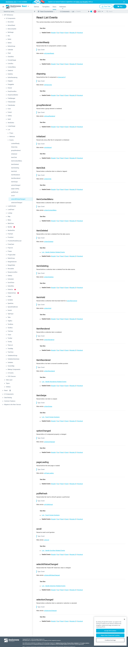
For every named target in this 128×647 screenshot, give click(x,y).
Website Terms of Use (61, 643)
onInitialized (48, 147)
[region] (110, 631)
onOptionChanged (49, 442)
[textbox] (17, 11)
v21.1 (99, 11)
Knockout (80, 32)
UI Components (65, 11)
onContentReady (49, 53)
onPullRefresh (48, 504)
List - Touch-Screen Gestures (51, 417)
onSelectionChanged (50, 610)
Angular (53, 32)
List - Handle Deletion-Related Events (53, 252)
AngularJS (73, 32)
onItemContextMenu (50, 210)
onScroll (46, 540)
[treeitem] (17, 15)
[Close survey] (124, 1)
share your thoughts (82, 2)
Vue (58, 32)
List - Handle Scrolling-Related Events (53, 550)
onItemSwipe (48, 406)
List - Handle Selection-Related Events (53, 586)
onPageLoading (49, 473)
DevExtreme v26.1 (11, 2)
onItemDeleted (48, 241)
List (73, 11)
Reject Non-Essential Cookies (110, 635)
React (24, 6)
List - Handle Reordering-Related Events (54, 381)
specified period (72, 301)
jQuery (67, 32)
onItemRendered (49, 340)
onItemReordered (49, 371)
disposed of (61, 77)
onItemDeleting (48, 277)
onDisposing (48, 85)
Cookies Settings (85, 643)
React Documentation (46, 11)
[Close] (124, 619)
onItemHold (47, 308)
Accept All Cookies (110, 630)
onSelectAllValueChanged (52, 575)
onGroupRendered (49, 116)
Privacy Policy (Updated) (73, 643)
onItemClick (47, 179)
